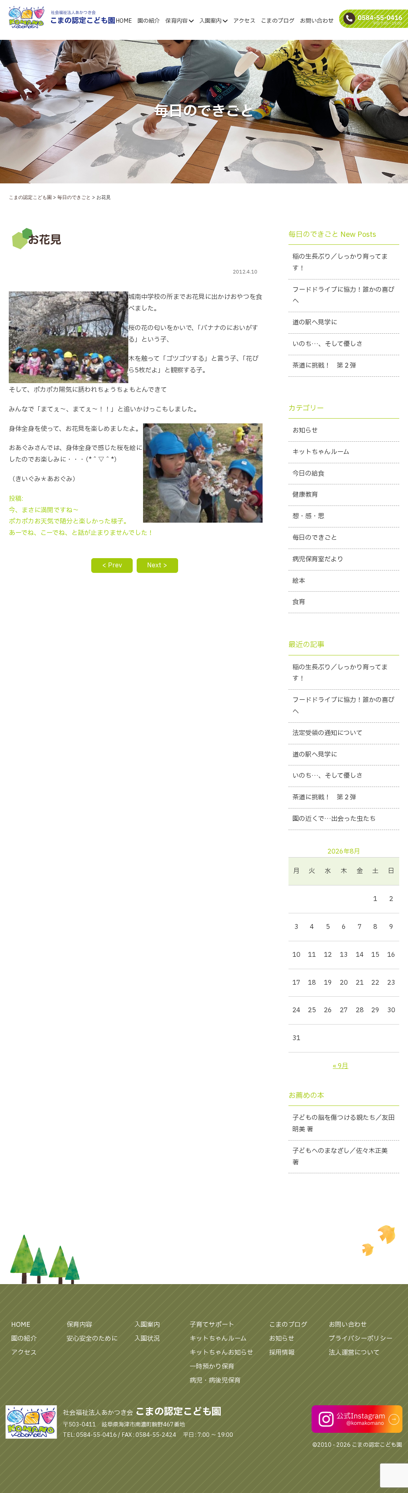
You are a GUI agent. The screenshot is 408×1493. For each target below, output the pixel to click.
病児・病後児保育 (215, 1380)
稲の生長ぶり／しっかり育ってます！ (340, 262)
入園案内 (211, 21)
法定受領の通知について (327, 733)
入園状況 (147, 1339)
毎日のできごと (314, 538)
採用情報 (281, 1352)
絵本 (298, 581)
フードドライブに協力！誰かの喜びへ (343, 295)
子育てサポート (212, 1325)
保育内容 (177, 21)
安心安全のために (92, 1339)
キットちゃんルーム (320, 452)
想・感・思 (308, 516)
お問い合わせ (316, 21)
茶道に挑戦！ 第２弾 (324, 365)
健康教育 (305, 495)
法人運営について (354, 1352)
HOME (124, 21)
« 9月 (340, 1066)
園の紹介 (148, 21)
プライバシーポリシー (360, 1339)
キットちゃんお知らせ (221, 1352)
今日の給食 (308, 473)
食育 (298, 602)
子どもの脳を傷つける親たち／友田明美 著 (343, 1123)
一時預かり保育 (212, 1366)
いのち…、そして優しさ (327, 344)
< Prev (112, 565)
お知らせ (305, 430)
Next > (157, 565)
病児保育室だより (317, 559)
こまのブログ (277, 21)
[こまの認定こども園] (39, 17)
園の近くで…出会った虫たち (334, 819)
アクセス (244, 21)
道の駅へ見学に (314, 322)
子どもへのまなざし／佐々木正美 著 (340, 1156)
